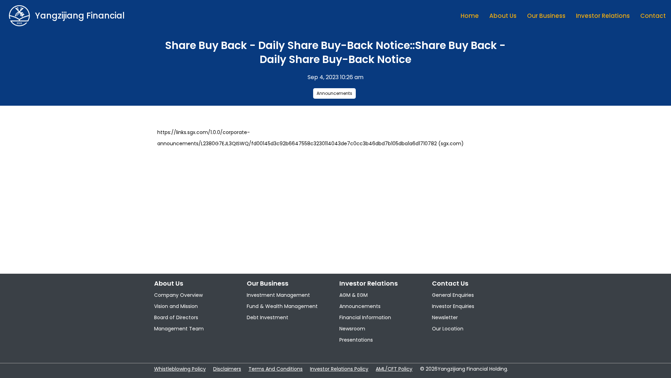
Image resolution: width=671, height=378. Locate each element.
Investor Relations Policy (339, 368)
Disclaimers (227, 368)
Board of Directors (176, 317)
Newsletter (445, 317)
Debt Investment (267, 317)
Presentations (356, 339)
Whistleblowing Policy (180, 368)
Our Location (447, 328)
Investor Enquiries (453, 306)
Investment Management (278, 295)
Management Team (179, 328)
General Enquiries (453, 295)
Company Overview (178, 295)
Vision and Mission (176, 306)
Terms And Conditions (275, 368)
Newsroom (352, 328)
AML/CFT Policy (394, 368)
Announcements (334, 93)
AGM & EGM (353, 295)
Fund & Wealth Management (282, 306)
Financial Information (365, 317)
